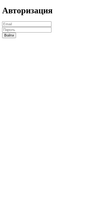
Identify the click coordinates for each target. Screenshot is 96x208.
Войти (9, 35)
